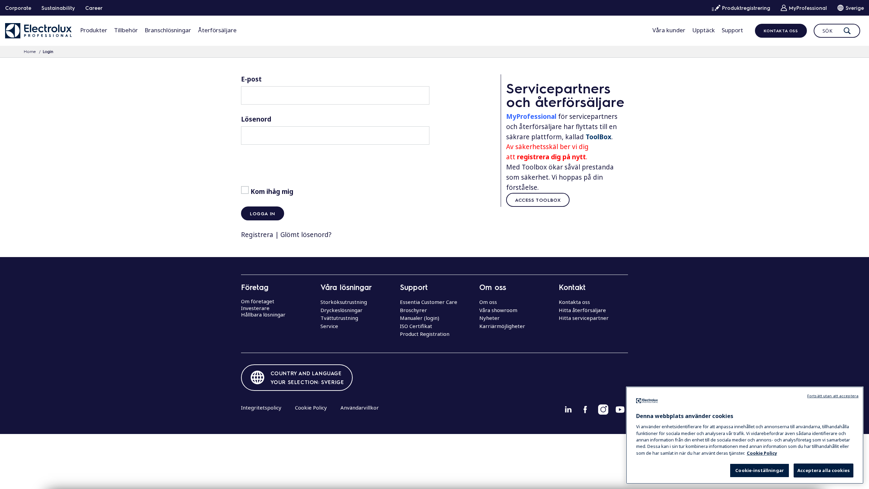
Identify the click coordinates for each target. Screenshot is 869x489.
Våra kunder (668, 30)
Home (30, 51)
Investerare (255, 308)
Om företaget (257, 301)
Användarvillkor (359, 407)
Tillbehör (126, 30)
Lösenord (256, 119)
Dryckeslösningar (341, 310)
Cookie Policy (311, 407)
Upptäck (703, 30)
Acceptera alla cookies (823, 470)
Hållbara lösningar (263, 314)
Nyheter (489, 317)
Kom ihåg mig (271, 191)
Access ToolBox (538, 200)
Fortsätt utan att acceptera (832, 395)
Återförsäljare (217, 30)
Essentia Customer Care (428, 301)
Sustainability (58, 7)
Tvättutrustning (339, 317)
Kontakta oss (781, 30)
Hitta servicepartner (584, 317)
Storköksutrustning (343, 301)
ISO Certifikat (416, 326)
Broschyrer (413, 310)
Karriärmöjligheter (502, 326)
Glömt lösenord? (305, 234)
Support (732, 30)
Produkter (93, 30)
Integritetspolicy (261, 407)
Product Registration (424, 333)
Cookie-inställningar (759, 470)
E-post (251, 79)
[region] (745, 435)
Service (329, 326)
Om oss (488, 301)
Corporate (18, 7)
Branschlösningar (168, 30)
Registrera (257, 234)
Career (94, 7)
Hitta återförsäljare (582, 310)
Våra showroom (498, 310)
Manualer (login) (419, 317)
